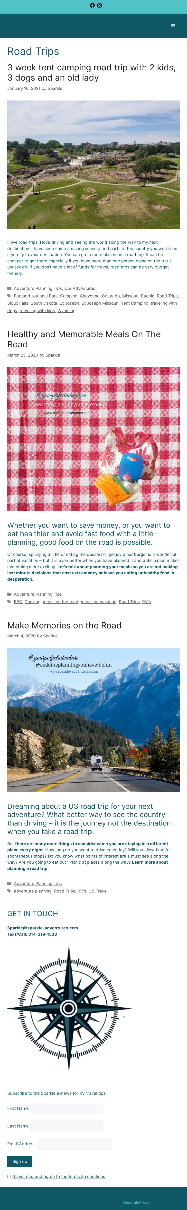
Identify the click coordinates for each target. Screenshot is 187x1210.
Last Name (18, 1126)
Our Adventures (79, 288)
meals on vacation (98, 601)
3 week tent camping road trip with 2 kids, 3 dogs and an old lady (91, 72)
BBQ (18, 601)
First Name (18, 1108)
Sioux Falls (17, 303)
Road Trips (167, 295)
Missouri (130, 295)
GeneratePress (136, 1202)
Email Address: (22, 1143)
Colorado (111, 295)
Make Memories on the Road (64, 625)
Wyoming (66, 310)
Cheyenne (90, 295)
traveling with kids (37, 310)
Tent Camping (134, 303)
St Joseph (69, 303)
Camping (68, 295)
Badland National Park (36, 295)
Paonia (147, 295)
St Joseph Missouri (100, 303)
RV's (146, 601)
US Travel (98, 891)
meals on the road (60, 601)
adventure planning (33, 891)
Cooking (32, 601)
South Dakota (44, 303)
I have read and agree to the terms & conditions (58, 1176)
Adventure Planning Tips (38, 288)
